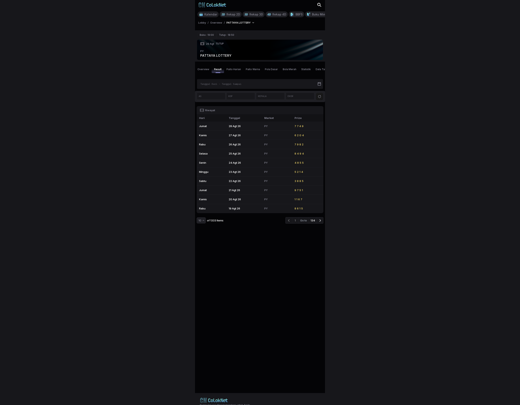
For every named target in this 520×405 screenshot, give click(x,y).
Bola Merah (289, 69)
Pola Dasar (271, 69)
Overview (203, 69)
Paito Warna (253, 69)
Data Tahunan (324, 69)
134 (313, 220)
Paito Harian (233, 69)
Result (218, 69)
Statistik (306, 69)
